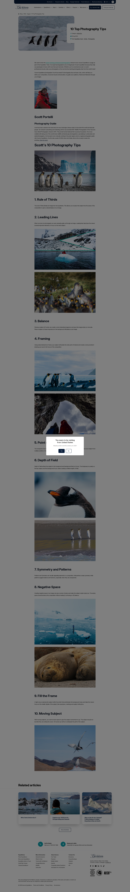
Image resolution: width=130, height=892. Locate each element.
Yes (62, 451)
